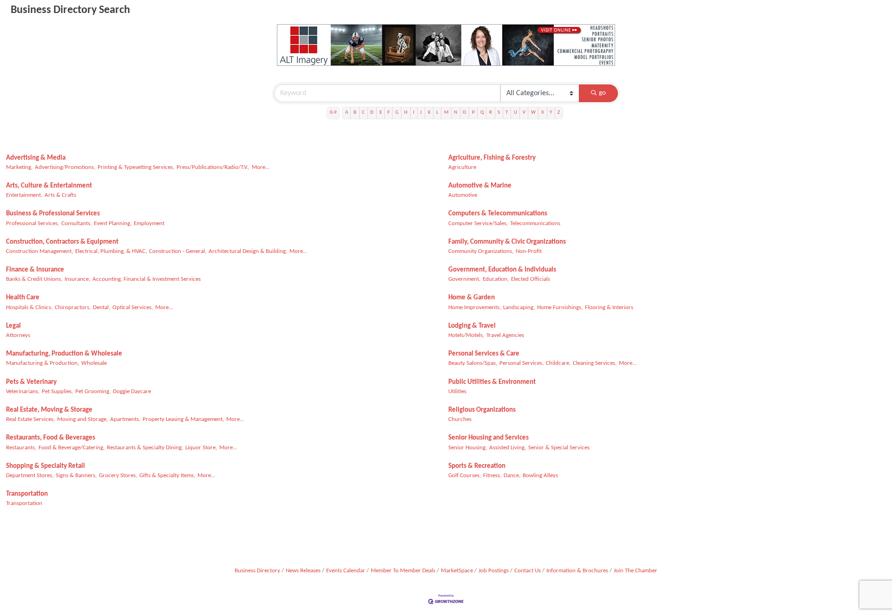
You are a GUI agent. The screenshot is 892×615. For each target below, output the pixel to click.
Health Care (22, 297)
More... (260, 167)
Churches (460, 419)
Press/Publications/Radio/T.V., (213, 167)
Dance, (512, 476)
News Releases (303, 571)
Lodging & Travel (472, 326)
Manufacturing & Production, (42, 363)
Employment (149, 223)
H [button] (405, 112)
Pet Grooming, (93, 391)
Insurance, (77, 279)
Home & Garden (471, 297)
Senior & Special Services (559, 448)
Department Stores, (29, 476)
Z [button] (559, 112)
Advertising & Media (36, 158)
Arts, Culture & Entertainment (49, 185)
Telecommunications (535, 223)
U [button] (515, 112)
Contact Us (527, 571)
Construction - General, (177, 251)
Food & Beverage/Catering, (72, 448)
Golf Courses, (464, 476)
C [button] (363, 112)
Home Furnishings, (560, 307)
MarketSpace (457, 571)
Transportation (27, 494)
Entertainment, (24, 195)
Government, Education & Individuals (502, 269)
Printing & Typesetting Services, (136, 167)
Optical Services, (132, 307)
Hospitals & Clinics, (29, 307)
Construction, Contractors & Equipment (62, 242)
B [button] (355, 112)
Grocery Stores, (118, 476)
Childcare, (558, 363)
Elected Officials (530, 279)
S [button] (499, 112)
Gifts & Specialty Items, (167, 476)
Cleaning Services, (595, 363)
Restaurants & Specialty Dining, (145, 448)
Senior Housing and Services (488, 437)
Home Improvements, (474, 307)
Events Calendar (345, 571)
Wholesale (94, 363)
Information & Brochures (577, 571)
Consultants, (76, 223)
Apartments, (125, 419)
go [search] (602, 93)
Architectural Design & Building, (248, 251)
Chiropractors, (73, 307)
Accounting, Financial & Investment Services (146, 279)
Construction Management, (39, 251)
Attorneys (18, 335)
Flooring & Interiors (609, 307)
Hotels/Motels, (466, 335)
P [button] (473, 112)
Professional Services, (32, 223)
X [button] (542, 112)
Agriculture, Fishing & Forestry (492, 158)
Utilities (457, 391)
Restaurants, (21, 448)
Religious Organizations (482, 410)
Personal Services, (521, 363)
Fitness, (492, 476)
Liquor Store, (201, 448)
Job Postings (494, 571)
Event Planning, (112, 223)
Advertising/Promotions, (65, 167)
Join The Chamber (635, 571)
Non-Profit (529, 251)
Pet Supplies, (57, 391)
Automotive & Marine (480, 185)
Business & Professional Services (53, 213)
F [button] (388, 112)
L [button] (437, 112)
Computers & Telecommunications (497, 213)
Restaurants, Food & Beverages (50, 437)
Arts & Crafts (60, 195)
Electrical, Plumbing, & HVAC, (111, 251)
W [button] (533, 112)
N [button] (455, 112)
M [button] (446, 112)
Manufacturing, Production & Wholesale (64, 353)
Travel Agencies (505, 335)
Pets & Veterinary (31, 382)
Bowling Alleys (540, 476)
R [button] (490, 112)
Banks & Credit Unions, (34, 279)
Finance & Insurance (35, 269)
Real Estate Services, (30, 419)
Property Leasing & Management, (183, 419)
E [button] (381, 112)
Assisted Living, (507, 448)
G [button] (397, 112)
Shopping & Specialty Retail (45, 466)
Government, (464, 279)
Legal (13, 326)
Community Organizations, (480, 251)
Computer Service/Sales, (478, 223)
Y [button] (551, 112)
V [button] (524, 112)
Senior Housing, (467, 448)
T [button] (506, 112)
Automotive (462, 195)
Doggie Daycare (132, 391)
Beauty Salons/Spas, (472, 363)
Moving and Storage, (82, 419)
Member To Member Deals (403, 571)
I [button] (413, 112)
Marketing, (19, 167)
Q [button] (482, 112)
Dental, (101, 307)
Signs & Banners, (76, 476)
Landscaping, (519, 307)
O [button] (464, 112)
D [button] (372, 112)
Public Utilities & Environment (492, 382)
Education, (496, 279)
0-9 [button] (333, 112)
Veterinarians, (22, 391)
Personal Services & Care (483, 353)
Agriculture (462, 167)
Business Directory (257, 571)
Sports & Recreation (476, 466)
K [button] (429, 112)
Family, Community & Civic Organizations (507, 242)
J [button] (421, 112)
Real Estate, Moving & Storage (49, 410)
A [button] (346, 112)
